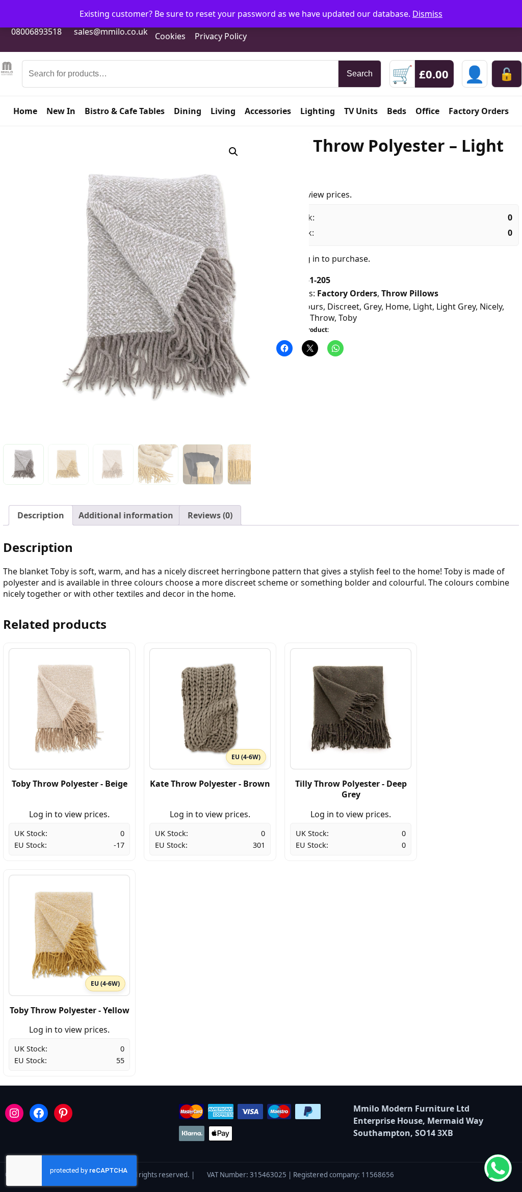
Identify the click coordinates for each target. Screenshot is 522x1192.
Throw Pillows (409, 293)
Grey (372, 306)
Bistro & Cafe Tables (125, 111)
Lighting (317, 111)
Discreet (343, 306)
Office (427, 111)
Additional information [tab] (126, 515)
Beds (396, 111)
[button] (233, 152)
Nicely (491, 306)
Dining (187, 111)
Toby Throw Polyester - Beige (69, 783)
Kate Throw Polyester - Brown (210, 783)
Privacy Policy (221, 36)
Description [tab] (40, 515)
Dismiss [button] (427, 13)
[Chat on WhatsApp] (498, 1168)
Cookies (170, 36)
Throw (322, 317)
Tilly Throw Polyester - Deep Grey (351, 789)
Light (422, 306)
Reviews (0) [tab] (210, 515)
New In (60, 111)
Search (360, 73)
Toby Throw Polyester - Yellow (69, 1010)
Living (223, 111)
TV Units (361, 111)
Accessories (268, 111)
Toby (347, 317)
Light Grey (456, 306)
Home (25, 111)
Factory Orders (479, 111)
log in (309, 258)
